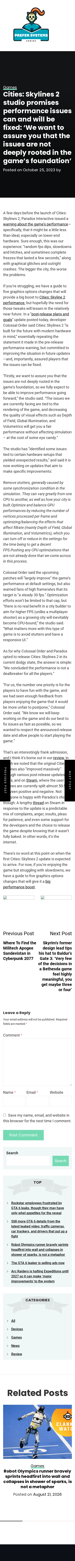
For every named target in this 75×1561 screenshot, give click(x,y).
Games (16, 1337)
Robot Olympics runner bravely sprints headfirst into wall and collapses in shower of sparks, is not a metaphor (39, 1250)
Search (12, 1153)
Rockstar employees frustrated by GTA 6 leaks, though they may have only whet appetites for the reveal (37, 1208)
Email (32, 1092)
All (13, 1321)
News (15, 1346)
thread (38, 803)
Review (16, 1354)
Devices (17, 1329)
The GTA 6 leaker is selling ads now (38, 1263)
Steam (31, 780)
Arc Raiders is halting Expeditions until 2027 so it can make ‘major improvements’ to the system (40, 1276)
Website (56, 1092)
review (58, 758)
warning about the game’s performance (35, 224)
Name (9, 1092)
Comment (12, 1035)
